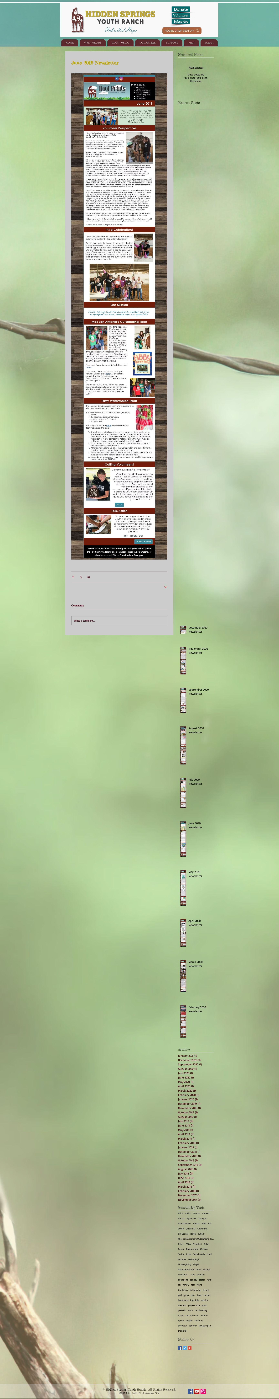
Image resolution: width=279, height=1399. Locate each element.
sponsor (193, 1325)
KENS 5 (201, 1233)
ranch (190, 1310)
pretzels (182, 1310)
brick (198, 1269)
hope (199, 1295)
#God (180, 1213)
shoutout (182, 1325)
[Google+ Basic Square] (189, 1348)
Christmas (191, 1228)
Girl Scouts (183, 1233)
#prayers (202, 1218)
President (197, 1244)
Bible (204, 1223)
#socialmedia (184, 1223)
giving (205, 1289)
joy (191, 1300)
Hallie (193, 1233)
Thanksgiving (184, 1264)
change (206, 1269)
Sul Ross (182, 1259)
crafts (192, 1274)
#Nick (188, 1213)
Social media (199, 1254)
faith (209, 1279)
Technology (193, 1259)
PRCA (188, 1244)
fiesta (199, 1284)
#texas (196, 1223)
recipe (181, 1315)
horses (207, 1295)
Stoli (209, 1254)
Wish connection (186, 1269)
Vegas (196, 1264)
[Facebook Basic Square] (180, 1348)
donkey (193, 1279)
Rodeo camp (192, 1249)
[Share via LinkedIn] (88, 576)
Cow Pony (202, 1228)
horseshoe (183, 1300)
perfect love (194, 1305)
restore (204, 1315)
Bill (209, 1223)
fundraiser (183, 1289)
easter (202, 1279)
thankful (182, 1330)
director (201, 1274)
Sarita (181, 1254)
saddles (189, 1320)
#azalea (206, 1213)
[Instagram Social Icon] (203, 1391)
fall (179, 1284)
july (197, 1300)
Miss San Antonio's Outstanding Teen (196, 1238)
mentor (204, 1300)
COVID (181, 1228)
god (180, 1295)
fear (193, 1284)
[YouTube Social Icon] (196, 1391)
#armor (196, 1213)
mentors (182, 1305)
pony (204, 1305)
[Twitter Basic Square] (185, 1348)
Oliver (181, 1244)
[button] (93, 42)
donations (183, 1279)
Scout (188, 1254)
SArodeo (204, 1249)
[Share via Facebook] (72, 576)
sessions (199, 1320)
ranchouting (201, 1310)
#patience (191, 1218)
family (186, 1284)
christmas (183, 1274)
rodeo (181, 1320)
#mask (181, 1218)
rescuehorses (192, 1315)
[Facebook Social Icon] (190, 1391)
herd (193, 1295)
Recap (181, 1249)
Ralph (206, 1244)
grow (186, 1295)
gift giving (195, 1289)
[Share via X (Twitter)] (80, 576)
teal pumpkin (205, 1325)
